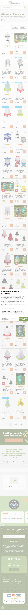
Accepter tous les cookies (23, 319)
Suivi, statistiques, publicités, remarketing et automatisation (13, 312)
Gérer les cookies (14, 318)
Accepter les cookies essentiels (5, 319)
